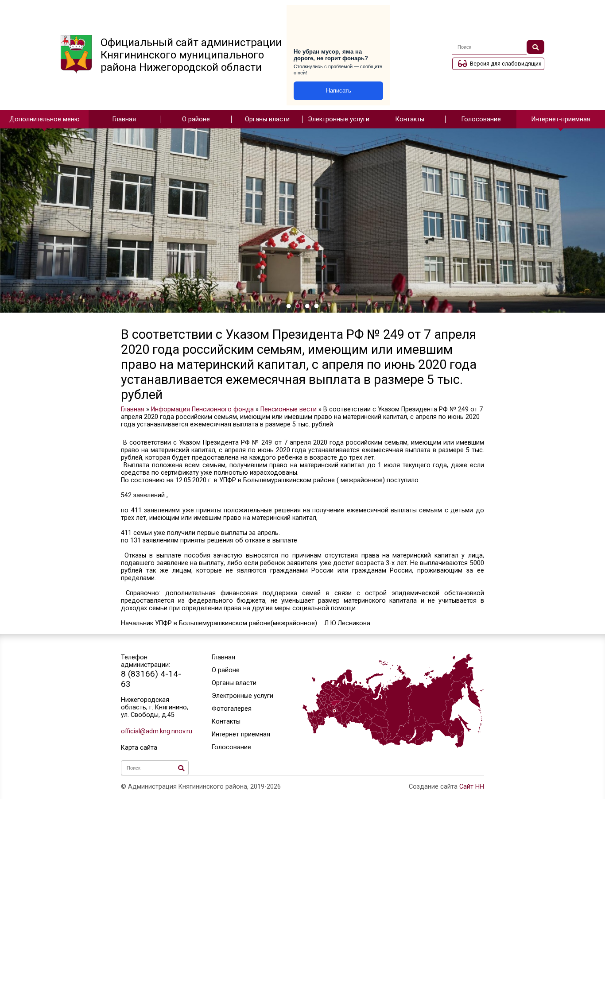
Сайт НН (471, 786)
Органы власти (267, 119)
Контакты (410, 119)
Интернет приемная (241, 734)
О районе (196, 119)
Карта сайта (139, 747)
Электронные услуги (338, 119)
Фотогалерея (232, 708)
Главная (124, 119)
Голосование (481, 119)
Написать (338, 90)
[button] (288, 306)
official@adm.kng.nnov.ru (155, 731)
